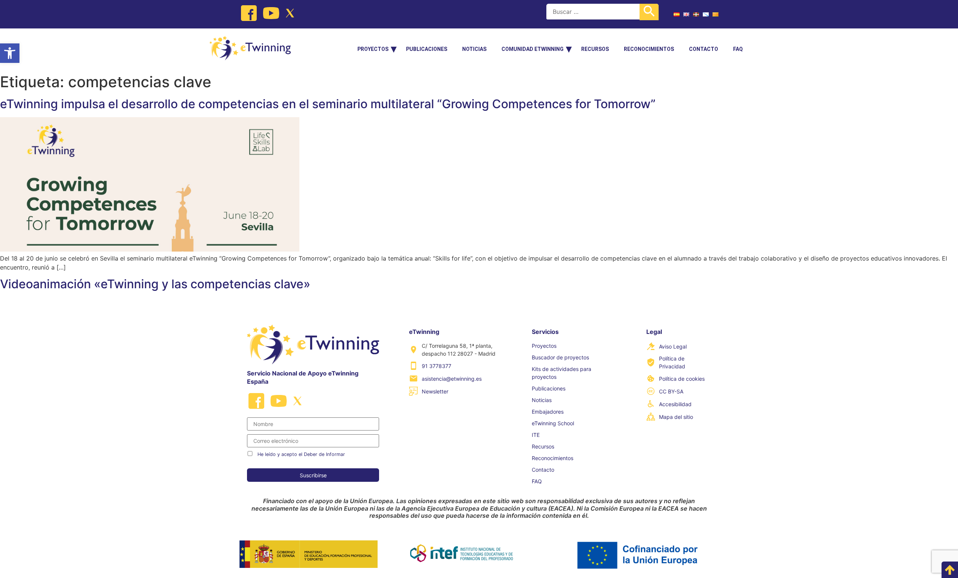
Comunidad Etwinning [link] (532, 49)
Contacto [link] (703, 49)
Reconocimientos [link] (649, 49)
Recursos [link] (595, 49)
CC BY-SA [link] (671, 391)
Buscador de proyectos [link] (560, 357)
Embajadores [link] (548, 411)
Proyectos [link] (372, 49)
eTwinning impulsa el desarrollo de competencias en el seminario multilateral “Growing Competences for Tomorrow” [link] (328, 104)
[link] (9, 53)
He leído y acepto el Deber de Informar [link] (301, 454)
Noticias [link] (474, 49)
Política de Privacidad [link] (672, 362)
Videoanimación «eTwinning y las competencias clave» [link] (155, 284)
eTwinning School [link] (553, 423)
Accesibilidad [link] (675, 404)
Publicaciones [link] (426, 49)
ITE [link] (536, 435)
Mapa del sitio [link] (676, 417)
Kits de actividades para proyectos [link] (561, 373)
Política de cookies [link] (682, 378)
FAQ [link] (738, 49)
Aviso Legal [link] (673, 346)
